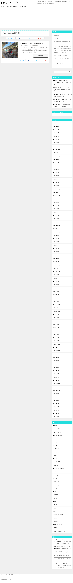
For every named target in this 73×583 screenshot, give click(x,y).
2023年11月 (57, 228)
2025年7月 (56, 166)
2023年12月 (57, 225)
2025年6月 (56, 169)
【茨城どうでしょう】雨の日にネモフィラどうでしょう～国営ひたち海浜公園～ (62, 565)
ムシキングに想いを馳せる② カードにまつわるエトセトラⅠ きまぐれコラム (62, 557)
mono (55, 425)
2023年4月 (56, 251)
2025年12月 (57, 149)
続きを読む (40, 55)
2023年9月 (56, 235)
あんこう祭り (57, 428)
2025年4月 (56, 175)
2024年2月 (56, 218)
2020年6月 (56, 364)
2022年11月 (57, 268)
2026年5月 (56, 132)
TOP (7, 574)
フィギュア (56, 478)
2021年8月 (56, 317)
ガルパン (56, 465)
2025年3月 (56, 179)
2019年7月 (56, 400)
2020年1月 (56, 380)
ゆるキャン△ (35, 45)
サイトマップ (23, 6)
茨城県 (55, 527)
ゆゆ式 (55, 455)
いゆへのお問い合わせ (12, 6)
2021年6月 (56, 324)
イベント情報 (57, 461)
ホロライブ (56, 481)
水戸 (55, 511)
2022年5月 (56, 288)
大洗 (55, 491)
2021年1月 (56, 340)
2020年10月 (57, 350)
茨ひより (56, 521)
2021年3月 (56, 334)
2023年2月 (56, 258)
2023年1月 (56, 261)
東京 (55, 508)
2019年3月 (56, 413)
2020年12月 (57, 344)
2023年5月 (56, 248)
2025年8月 (56, 162)
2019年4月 (56, 410)
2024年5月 (56, 208)
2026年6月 (56, 129)
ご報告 (55, 551)
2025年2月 (56, 182)
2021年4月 (56, 331)
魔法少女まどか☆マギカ (59, 531)
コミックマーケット (58, 475)
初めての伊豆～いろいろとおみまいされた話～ (32, 43)
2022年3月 (56, 294)
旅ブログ (56, 498)
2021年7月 (56, 321)
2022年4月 (56, 291)
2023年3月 (56, 255)
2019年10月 (57, 390)
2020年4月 (56, 370)
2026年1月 (56, 146)
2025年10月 (57, 156)
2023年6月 (56, 245)
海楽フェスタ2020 (58, 514)
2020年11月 (57, 347)
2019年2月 (56, 416)
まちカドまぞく (57, 452)
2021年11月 (57, 307)
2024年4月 (56, 212)
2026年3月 (56, 139)
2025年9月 (56, 159)
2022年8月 (56, 278)
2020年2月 (56, 377)
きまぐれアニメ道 (9, 2)
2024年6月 (56, 205)
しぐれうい (56, 442)
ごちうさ (56, 438)
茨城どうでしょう (58, 524)
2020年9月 (56, 354)
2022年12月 (57, 265)
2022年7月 (56, 281)
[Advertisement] (36, 18)
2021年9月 (56, 314)
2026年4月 (56, 136)
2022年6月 (56, 284)
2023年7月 (56, 241)
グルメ (55, 471)
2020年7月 (56, 360)
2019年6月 (56, 403)
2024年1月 (56, 222)
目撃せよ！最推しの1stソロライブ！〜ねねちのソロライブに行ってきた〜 (62, 82)
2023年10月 (57, 232)
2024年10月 (57, 195)
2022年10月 (57, 271)
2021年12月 (57, 304)
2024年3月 (56, 215)
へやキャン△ (57, 448)
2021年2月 (56, 337)
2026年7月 (56, 126)
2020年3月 (56, 373)
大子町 (55, 488)
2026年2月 (56, 142)
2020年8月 (56, 357)
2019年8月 (56, 397)
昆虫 (55, 501)
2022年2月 (56, 298)
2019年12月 (57, 383)
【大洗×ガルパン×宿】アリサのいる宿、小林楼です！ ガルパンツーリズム (62, 541)
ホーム (2, 6)
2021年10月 (57, 311)
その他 (55, 445)
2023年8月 (56, 238)
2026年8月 (56, 123)
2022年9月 (56, 274)
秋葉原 (55, 518)
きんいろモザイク (58, 435)
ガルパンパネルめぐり (59, 468)
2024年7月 (56, 202)
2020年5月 (56, 367)
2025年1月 (56, 185)
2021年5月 (56, 327)
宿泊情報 (56, 494)
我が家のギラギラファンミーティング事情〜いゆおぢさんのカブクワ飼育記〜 (62, 89)
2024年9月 (56, 199)
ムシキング (56, 485)
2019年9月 (56, 393)
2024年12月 (57, 189)
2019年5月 (56, 406)
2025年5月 (56, 172)
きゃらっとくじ (57, 432)
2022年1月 (56, 301)
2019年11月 (57, 387)
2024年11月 (57, 192)
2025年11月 (57, 152)
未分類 (55, 504)
